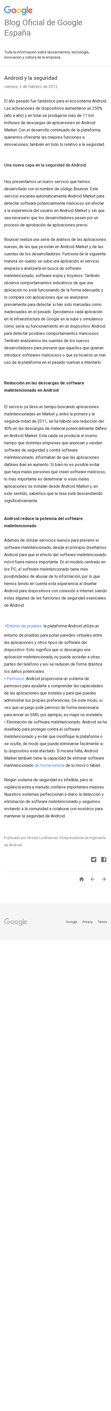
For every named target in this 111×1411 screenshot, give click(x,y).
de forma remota (49, 765)
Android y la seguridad (30, 78)
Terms (102, 922)
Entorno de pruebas (24, 626)
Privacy (87, 922)
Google (72, 922)
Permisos (15, 678)
